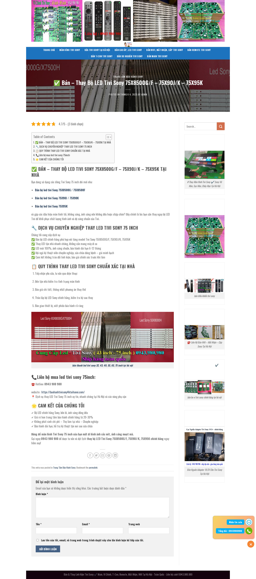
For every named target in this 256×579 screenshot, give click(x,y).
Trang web (134, 524)
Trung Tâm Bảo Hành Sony (128, 76)
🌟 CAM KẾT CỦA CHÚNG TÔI (50, 159)
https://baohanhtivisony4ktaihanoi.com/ (63, 392)
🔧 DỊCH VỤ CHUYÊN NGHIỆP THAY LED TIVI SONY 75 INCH (64, 146)
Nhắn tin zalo (235, 522)
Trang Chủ (49, 50)
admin (144, 94)
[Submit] (221, 126)
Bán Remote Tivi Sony (199, 50)
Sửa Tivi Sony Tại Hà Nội (97, 50)
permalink (93, 467)
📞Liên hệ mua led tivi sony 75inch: (53, 155)
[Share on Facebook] (90, 455)
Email (86, 524)
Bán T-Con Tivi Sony (101, 56)
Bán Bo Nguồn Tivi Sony (130, 56)
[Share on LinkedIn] (115, 455)
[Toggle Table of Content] (107, 137)
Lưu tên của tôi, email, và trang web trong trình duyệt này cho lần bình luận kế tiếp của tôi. (92, 540)
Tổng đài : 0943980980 (230, 531)
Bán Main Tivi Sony (157, 56)
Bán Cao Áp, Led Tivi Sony (128, 50)
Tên (38, 524)
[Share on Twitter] (96, 455)
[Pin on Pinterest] (109, 455)
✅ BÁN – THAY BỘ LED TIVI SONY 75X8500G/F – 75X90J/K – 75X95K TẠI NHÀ (73, 142)
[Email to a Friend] (103, 455)
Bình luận (42, 494)
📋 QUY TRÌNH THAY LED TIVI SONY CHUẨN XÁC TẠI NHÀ (63, 151)
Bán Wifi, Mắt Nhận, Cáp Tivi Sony (164, 50)
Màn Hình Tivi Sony (69, 50)
